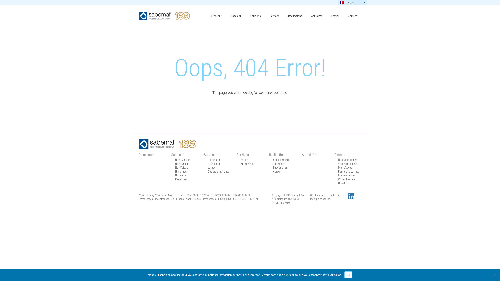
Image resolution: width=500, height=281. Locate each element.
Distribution (214, 163)
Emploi (335, 16)
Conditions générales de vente (325, 195)
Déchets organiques (218, 171)
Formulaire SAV (346, 175)
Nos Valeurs (181, 167)
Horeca (277, 171)
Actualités (316, 16)
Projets (244, 159)
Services (274, 16)
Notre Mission (182, 159)
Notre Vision (182, 163)
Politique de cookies (320, 198)
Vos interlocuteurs (348, 163)
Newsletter (343, 183)
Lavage (211, 167)
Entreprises (279, 163)
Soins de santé (281, 159)
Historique (180, 171)
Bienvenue (216, 16)
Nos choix (180, 175)
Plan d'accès (345, 167)
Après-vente (246, 163)
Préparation (214, 159)
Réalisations (295, 16)
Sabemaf (236, 16)
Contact (352, 16)
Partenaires (181, 179)
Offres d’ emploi (346, 179)
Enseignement (280, 167)
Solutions (255, 16)
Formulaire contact (348, 171)
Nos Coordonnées (348, 159)
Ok (348, 274)
